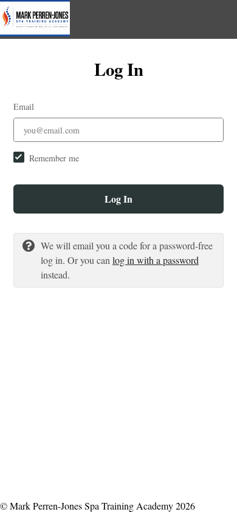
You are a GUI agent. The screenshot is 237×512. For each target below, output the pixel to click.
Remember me (54, 158)
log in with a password (155, 260)
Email (23, 106)
